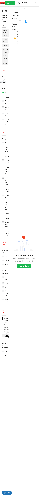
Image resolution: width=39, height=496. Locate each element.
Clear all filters (24, 266)
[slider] (3, 80)
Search (9, 3)
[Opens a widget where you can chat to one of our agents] (7, 493)
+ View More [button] (4, 69)
